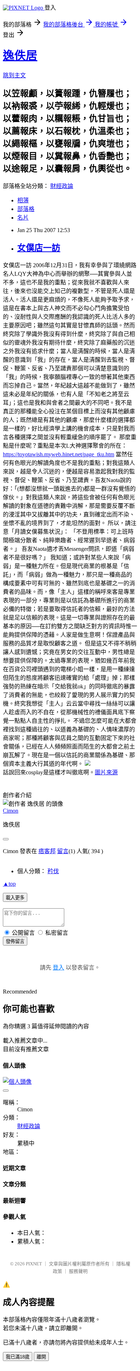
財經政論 (61, 186)
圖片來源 (106, 772)
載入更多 (15, 897)
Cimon (10, 811)
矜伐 (53, 871)
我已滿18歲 (17, 1357)
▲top (9, 884)
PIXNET (34, 1263)
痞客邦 (47, 851)
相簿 (23, 200)
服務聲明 (78, 1271)
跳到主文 (14, 75)
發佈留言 (15, 941)
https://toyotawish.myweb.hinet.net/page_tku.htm (58, 454)
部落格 (25, 209)
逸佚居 (20, 55)
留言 (63, 851)
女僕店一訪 (38, 247)
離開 (41, 1357)
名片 (23, 218)
